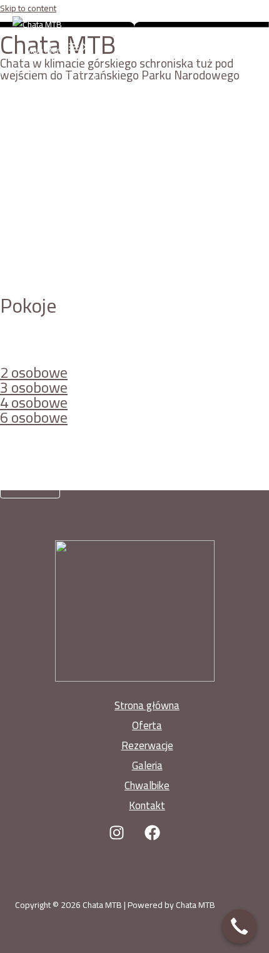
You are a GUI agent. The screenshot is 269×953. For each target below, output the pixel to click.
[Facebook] (152, 837)
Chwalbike (147, 785)
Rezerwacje (147, 745)
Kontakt (147, 805)
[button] (48, 89)
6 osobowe (34, 417)
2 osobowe (34, 372)
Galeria (147, 765)
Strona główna (147, 705)
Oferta (147, 725)
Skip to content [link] (28, 8)
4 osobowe (34, 402)
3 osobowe (34, 387)
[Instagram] (116, 837)
